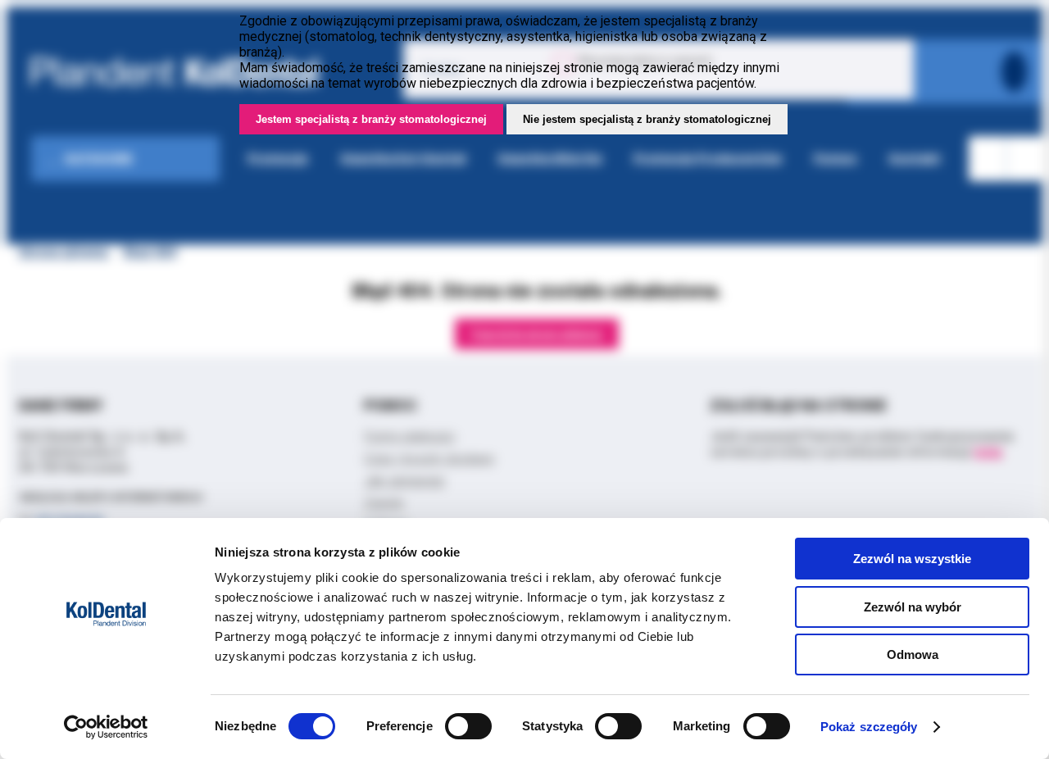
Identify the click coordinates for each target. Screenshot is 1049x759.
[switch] (468, 726)
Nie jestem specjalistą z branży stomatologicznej (647, 119)
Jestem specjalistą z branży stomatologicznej (371, 119)
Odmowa (912, 654)
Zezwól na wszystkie (912, 559)
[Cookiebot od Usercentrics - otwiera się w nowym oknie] (106, 727)
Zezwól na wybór (912, 607)
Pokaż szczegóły (869, 727)
